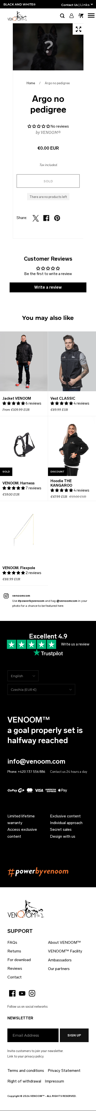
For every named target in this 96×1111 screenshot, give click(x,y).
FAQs (12, 942)
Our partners (59, 968)
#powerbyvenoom (31, 601)
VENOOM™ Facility (65, 951)
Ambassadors (60, 960)
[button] (39, 126)
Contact (14, 977)
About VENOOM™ (64, 942)
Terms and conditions (25, 1070)
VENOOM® (51, 132)
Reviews (14, 968)
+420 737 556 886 (31, 772)
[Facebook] (12, 993)
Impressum (54, 1081)
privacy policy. (34, 1056)
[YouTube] (22, 993)
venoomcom (21, 595)
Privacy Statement (64, 1070)
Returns (14, 951)
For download (19, 959)
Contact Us (69, 5)
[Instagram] (32, 993)
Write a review (48, 287)
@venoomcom (66, 601)
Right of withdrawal (24, 1081)
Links (85, 5)
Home (31, 83)
